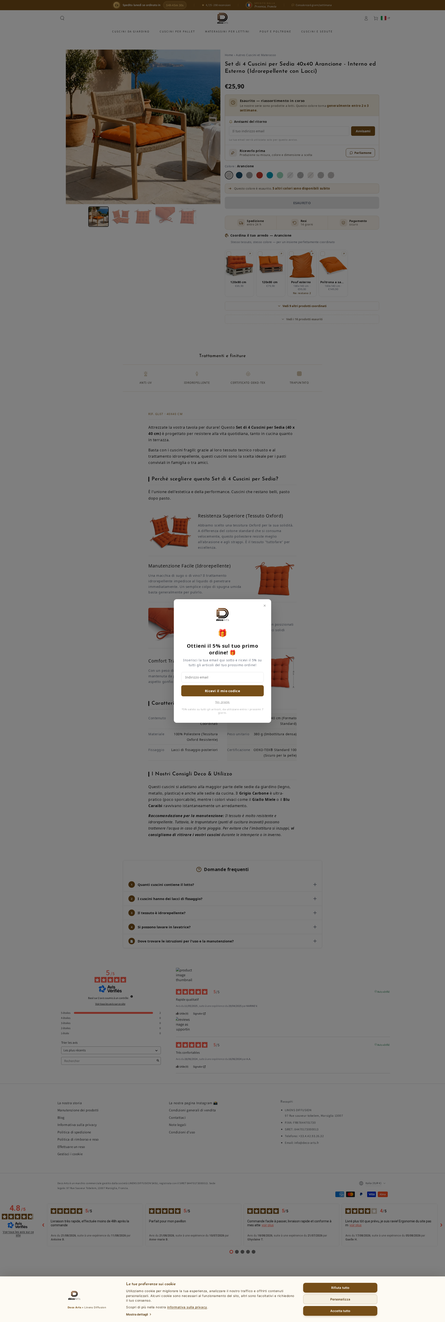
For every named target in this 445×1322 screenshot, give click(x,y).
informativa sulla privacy (187, 1307)
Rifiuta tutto (340, 1288)
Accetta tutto (340, 1311)
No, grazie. (222, 702)
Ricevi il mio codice (222, 690)
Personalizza (340, 1299)
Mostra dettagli (137, 1314)
